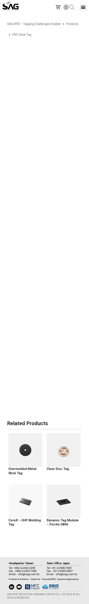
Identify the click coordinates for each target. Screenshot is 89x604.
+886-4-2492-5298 (24, 568)
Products (72, 24)
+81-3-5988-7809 (61, 568)
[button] (83, 7)
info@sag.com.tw (28, 574)
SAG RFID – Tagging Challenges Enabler (34, 24)
